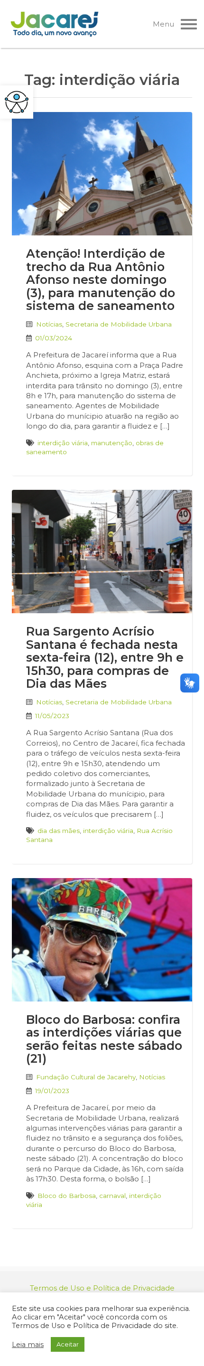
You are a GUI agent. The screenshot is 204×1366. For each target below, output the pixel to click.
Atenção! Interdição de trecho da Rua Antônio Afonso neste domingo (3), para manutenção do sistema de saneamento (100, 279)
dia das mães (58, 830)
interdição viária (62, 443)
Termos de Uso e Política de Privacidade (102, 1287)
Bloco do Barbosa (66, 1195)
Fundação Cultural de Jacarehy (86, 1077)
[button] (16, 102)
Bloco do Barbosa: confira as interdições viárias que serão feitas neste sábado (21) (104, 1039)
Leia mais (28, 1344)
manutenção (111, 443)
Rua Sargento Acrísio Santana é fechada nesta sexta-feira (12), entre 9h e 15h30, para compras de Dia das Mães (105, 657)
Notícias (49, 324)
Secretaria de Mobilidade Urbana (118, 324)
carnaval (112, 1195)
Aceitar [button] (67, 1344)
